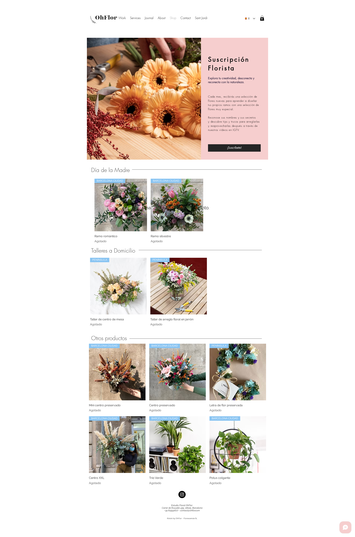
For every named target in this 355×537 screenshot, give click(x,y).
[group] (177, 211)
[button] (262, 18)
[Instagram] (182, 494)
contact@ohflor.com (190, 510)
